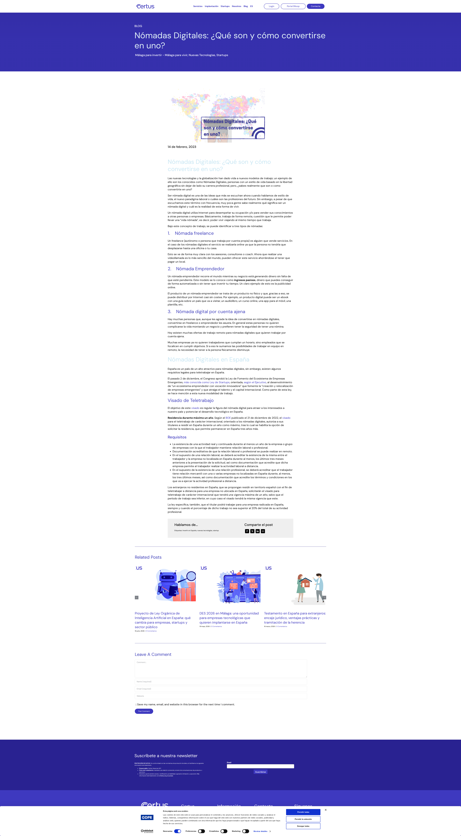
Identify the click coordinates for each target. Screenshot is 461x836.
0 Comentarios (151, 631)
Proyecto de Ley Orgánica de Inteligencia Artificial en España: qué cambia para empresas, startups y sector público (163, 620)
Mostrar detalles (260, 831)
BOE (228, 418)
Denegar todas (303, 826)
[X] (252, 531)
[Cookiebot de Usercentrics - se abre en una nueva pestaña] (147, 831)
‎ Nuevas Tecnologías (201, 55)
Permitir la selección (303, 819)
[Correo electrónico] (263, 531)
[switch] (201, 831)
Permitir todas (303, 812)
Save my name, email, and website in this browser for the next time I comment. (186, 704)
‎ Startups (222, 55)
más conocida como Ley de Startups (207, 382)
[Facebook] (247, 531)
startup (216, 530)
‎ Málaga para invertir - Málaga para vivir (160, 55)
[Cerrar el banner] (326, 810)
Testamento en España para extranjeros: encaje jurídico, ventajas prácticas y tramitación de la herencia (295, 618)
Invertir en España (190, 530)
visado (195, 408)
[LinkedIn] (257, 531)
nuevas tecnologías (204, 530)
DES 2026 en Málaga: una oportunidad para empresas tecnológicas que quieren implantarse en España (229, 618)
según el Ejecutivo (255, 382)
